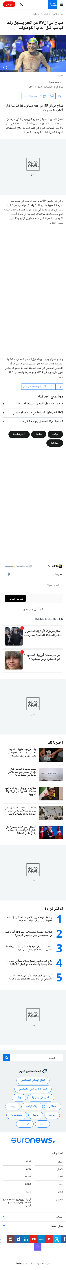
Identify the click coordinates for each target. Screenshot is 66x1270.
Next (60, 1177)
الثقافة (28, 1184)
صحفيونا (59, 1199)
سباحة (55, 434)
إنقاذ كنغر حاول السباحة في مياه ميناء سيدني (37, 413)
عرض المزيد (57, 1226)
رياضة (39, 434)
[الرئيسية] (62, 14)
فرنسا (35, 1115)
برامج (28, 1192)
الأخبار (54, 14)
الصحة (28, 1177)
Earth (28, 1169)
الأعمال (60, 1169)
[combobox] (33, 1057)
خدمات (59, 1217)
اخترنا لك (55, 742)
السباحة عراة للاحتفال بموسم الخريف (42, 421)
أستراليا (36, 14)
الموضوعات (57, 1153)
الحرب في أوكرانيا (41, 1098)
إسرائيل (52, 1106)
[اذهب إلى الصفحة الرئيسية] (52, 4)
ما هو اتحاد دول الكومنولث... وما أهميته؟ (40, 404)
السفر (60, 1184)
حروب (52, 1115)
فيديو (60, 1192)
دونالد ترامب (32, 1106)
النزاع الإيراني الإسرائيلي (33, 1080)
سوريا (42, 1124)
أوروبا (60, 1161)
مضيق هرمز (16, 1115)
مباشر (9, 4)
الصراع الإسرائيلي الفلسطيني (33, 1089)
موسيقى (25, 1124)
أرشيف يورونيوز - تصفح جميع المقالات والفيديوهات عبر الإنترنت (17, 1202)
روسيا (12, 1106)
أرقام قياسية (19, 434)
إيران (18, 1098)
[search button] (6, 1057)
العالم (45, 14)
